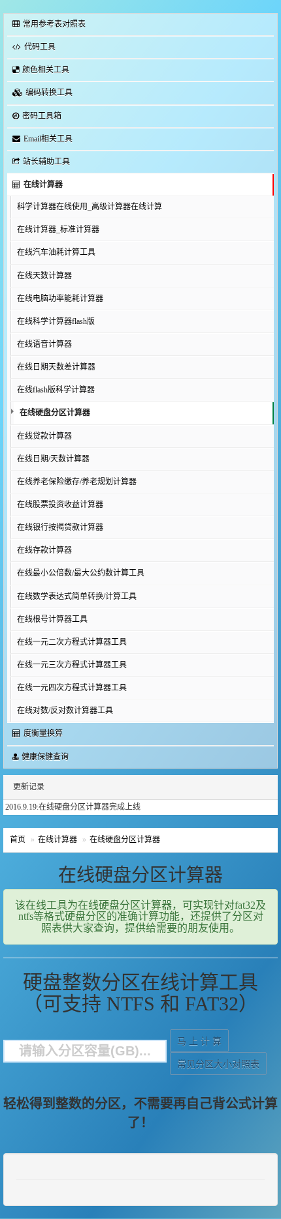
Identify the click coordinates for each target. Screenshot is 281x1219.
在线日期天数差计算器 (56, 367)
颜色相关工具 (45, 69)
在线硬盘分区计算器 (55, 412)
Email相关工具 (48, 138)
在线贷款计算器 (44, 436)
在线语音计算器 (44, 344)
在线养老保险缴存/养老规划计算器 (77, 481)
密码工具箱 (41, 116)
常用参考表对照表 (54, 24)
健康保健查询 (45, 756)
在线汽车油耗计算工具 (56, 252)
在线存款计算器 (44, 550)
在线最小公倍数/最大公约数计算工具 (80, 573)
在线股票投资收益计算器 (60, 504)
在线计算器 (43, 184)
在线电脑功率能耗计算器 (60, 298)
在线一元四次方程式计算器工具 (72, 687)
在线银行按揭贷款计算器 (60, 527)
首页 (17, 839)
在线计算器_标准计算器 (58, 229)
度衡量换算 (43, 733)
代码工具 (40, 46)
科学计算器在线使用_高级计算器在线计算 (89, 206)
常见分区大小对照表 (218, 1064)
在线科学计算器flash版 (56, 321)
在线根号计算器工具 (52, 619)
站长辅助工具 (46, 161)
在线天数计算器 (44, 275)
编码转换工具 (49, 92)
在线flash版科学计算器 (56, 389)
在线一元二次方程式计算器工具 (72, 642)
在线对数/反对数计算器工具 (65, 710)
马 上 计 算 (199, 1041)
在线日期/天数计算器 (53, 458)
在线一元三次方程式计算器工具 (72, 664)
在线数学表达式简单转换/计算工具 (77, 596)
